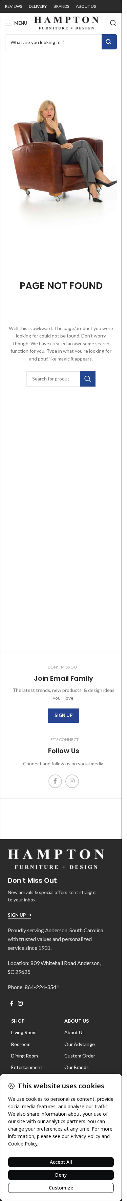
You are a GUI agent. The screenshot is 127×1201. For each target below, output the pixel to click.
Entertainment (26, 1067)
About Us (76, 1021)
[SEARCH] (88, 379)
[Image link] (56, 858)
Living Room (24, 1032)
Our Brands (76, 1067)
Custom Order (79, 1055)
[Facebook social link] (55, 781)
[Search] (113, 23)
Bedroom (20, 1044)
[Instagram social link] (72, 781)
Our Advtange (79, 1044)
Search (109, 41)
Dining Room (24, 1055)
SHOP (18, 1021)
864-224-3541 (42, 987)
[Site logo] (66, 22)
